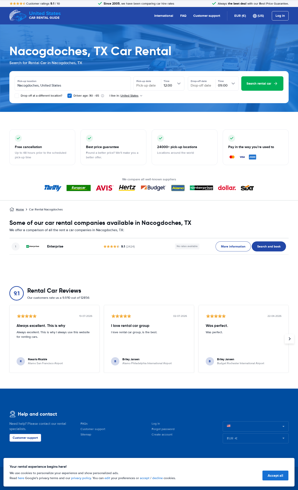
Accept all (275, 475)
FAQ (183, 15)
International (163, 15)
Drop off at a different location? (41, 95)
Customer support (206, 15)
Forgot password (163, 429)
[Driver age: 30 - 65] (69, 96)
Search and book (269, 246)
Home (20, 209)
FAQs (84, 423)
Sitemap (85, 434)
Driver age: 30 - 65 (86, 95)
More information (233, 246)
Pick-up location (26, 81)
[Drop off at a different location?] (17, 96)
